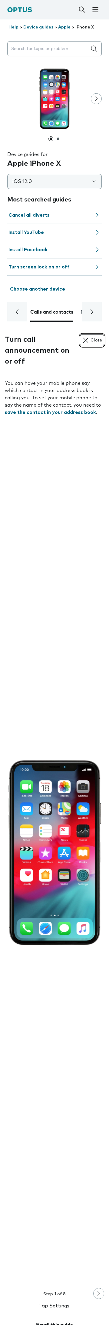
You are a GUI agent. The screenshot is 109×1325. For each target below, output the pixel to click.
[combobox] (48, 49)
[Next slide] (96, 98)
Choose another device (37, 289)
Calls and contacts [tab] (51, 312)
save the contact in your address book (50, 412)
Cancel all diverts (29, 215)
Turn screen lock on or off (39, 267)
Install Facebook (28, 249)
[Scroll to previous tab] (17, 312)
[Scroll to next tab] (92, 312)
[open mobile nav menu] (95, 9)
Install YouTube (26, 232)
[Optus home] (19, 9)
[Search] (81, 9)
